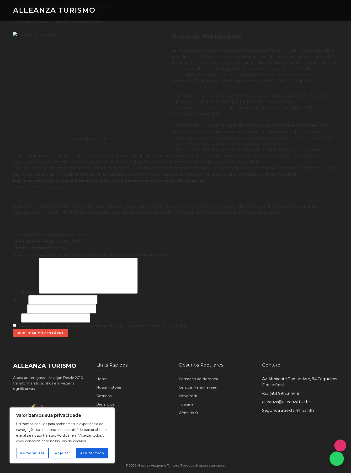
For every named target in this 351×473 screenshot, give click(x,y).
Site (16, 318)
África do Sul (189, 413)
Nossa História (108, 387)
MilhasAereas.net (54, 186)
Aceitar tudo (92, 453)
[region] (62, 435)
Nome (20, 299)
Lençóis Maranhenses (198, 387)
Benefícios (105, 404)
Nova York (188, 396)
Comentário (25, 292)
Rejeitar (62, 453)
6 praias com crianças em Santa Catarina (54, 235)
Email (19, 308)
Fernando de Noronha (198, 379)
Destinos (104, 396)
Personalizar (32, 453)
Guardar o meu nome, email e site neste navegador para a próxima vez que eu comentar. (102, 325)
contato (101, 180)
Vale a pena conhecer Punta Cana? (47, 241)
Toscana (186, 404)
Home (101, 379)
